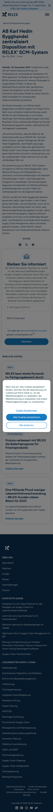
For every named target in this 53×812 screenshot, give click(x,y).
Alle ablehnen (26, 425)
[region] (26, 406)
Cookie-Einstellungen (26, 410)
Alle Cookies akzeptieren (26, 417)
